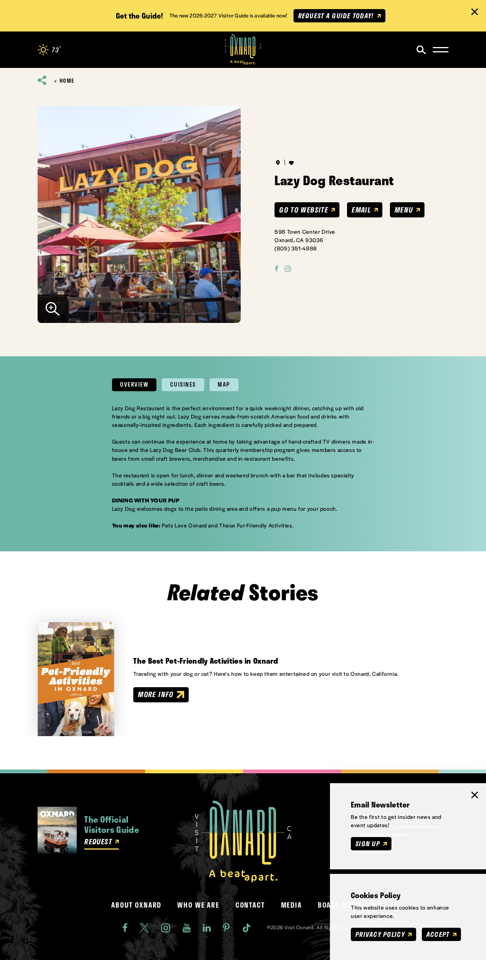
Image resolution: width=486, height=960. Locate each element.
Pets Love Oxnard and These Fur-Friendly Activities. (227, 525)
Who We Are (198, 905)
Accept (438, 934)
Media (291, 905)
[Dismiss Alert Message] (474, 11)
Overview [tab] (134, 384)
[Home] (243, 49)
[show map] (278, 162)
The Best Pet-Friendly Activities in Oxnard (205, 661)
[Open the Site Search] (421, 50)
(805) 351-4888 (296, 248)
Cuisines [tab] (183, 384)
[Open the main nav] (440, 49)
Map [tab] (224, 384)
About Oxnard (136, 905)
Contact (250, 905)
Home (67, 81)
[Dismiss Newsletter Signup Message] (474, 795)
